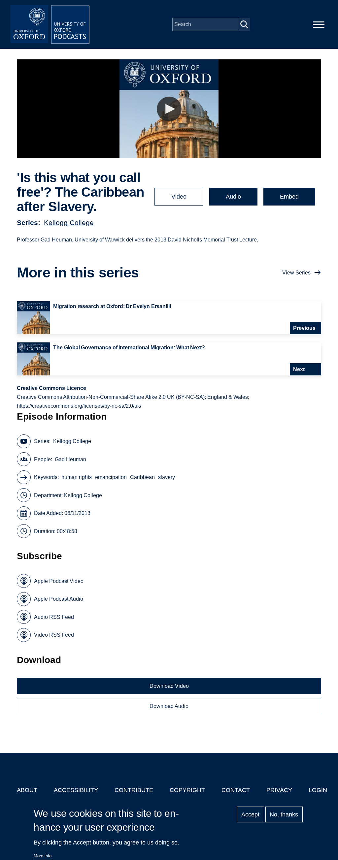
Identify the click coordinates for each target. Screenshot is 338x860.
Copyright (187, 790)
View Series (296, 272)
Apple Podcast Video (59, 581)
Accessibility (76, 790)
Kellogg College (69, 222)
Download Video (169, 686)
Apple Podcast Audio (58, 599)
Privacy (279, 790)
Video (178, 196)
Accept (250, 814)
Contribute (134, 790)
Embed (289, 196)
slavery (166, 477)
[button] (169, 109)
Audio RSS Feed (54, 617)
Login (318, 790)
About (27, 790)
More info (42, 855)
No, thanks (284, 814)
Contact (235, 790)
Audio (233, 196)
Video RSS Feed (54, 635)
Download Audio (169, 706)
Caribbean (142, 477)
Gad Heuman (70, 459)
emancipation (111, 477)
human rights (76, 477)
